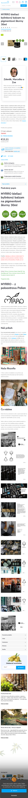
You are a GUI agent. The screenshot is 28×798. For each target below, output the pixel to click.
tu (24, 787)
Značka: (4, 159)
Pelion (24, 334)
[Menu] (26, 2)
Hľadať (24, 5)
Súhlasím (15, 790)
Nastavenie (14, 795)
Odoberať (21, 667)
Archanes (14, 338)
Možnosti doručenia (8, 136)
